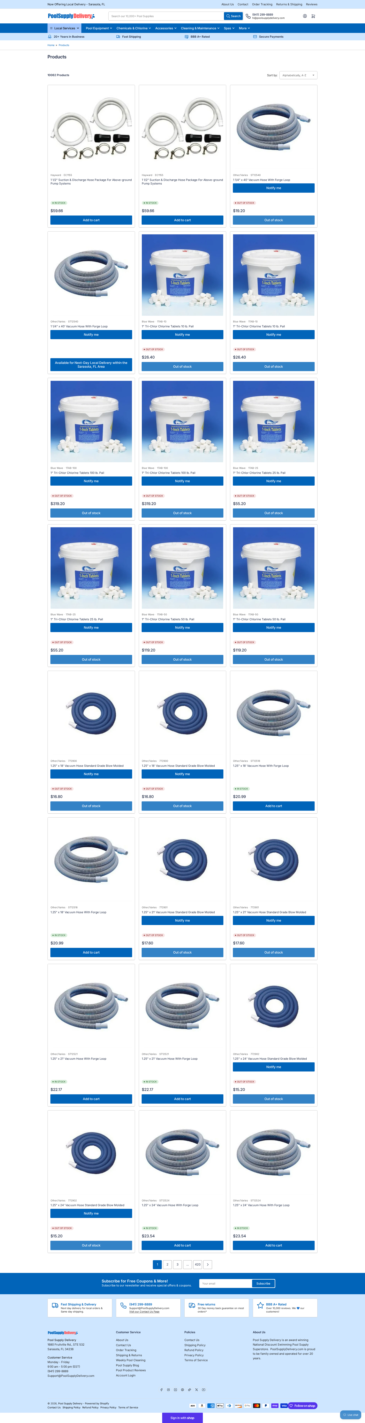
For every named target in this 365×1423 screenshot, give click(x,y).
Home (51, 45)
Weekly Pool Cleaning (130, 1360)
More (243, 28)
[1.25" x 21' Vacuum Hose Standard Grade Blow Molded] (182, 861)
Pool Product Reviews (131, 1370)
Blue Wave (148, 321)
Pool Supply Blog (127, 1365)
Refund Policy (193, 1350)
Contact (243, 4)
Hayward (56, 175)
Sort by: (272, 75)
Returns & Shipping (289, 4)
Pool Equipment (97, 28)
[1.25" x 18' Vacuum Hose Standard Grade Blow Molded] (91, 714)
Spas (227, 28)
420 (198, 1264)
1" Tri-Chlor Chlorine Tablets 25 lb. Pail (259, 473)
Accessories (164, 28)
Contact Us (123, 1345)
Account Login (126, 1375)
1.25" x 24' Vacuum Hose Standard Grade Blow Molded (270, 1058)
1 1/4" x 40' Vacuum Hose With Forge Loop (261, 180)
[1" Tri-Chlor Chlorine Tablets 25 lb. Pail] (273, 421)
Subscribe (263, 1283)
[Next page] (208, 1265)
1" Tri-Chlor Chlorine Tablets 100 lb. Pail (77, 473)
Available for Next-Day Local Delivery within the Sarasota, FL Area (91, 364)
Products (64, 45)
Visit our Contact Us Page (144, 1311)
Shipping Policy (195, 1345)
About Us (227, 4)
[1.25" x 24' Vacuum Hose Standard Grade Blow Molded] (273, 1007)
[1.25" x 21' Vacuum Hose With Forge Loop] (91, 1007)
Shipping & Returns (129, 1355)
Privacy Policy (194, 1355)
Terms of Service (196, 1360)
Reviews (311, 4)
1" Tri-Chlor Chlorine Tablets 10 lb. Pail (168, 326)
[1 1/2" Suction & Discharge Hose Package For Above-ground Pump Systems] (91, 128)
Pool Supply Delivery (70, 1403)
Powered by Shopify (97, 1403)
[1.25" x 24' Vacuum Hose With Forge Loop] (182, 1154)
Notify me (273, 188)
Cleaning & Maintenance (198, 28)
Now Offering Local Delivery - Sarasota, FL (76, 4)
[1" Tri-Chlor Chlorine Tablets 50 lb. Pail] (182, 568)
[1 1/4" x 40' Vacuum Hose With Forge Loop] (273, 128)
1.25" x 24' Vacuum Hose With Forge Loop (170, 1205)
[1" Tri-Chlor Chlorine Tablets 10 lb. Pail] (182, 275)
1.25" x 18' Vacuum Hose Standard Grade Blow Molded (87, 766)
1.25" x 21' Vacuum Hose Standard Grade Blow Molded (178, 912)
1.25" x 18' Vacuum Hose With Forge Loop (261, 766)
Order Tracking (262, 4)
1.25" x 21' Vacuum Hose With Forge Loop (78, 1058)
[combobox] (175, 16)
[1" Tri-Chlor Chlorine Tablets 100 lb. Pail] (91, 421)
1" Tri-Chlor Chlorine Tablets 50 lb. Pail (168, 619)
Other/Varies (240, 175)
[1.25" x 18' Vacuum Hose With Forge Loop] (273, 714)
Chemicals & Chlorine (132, 28)
